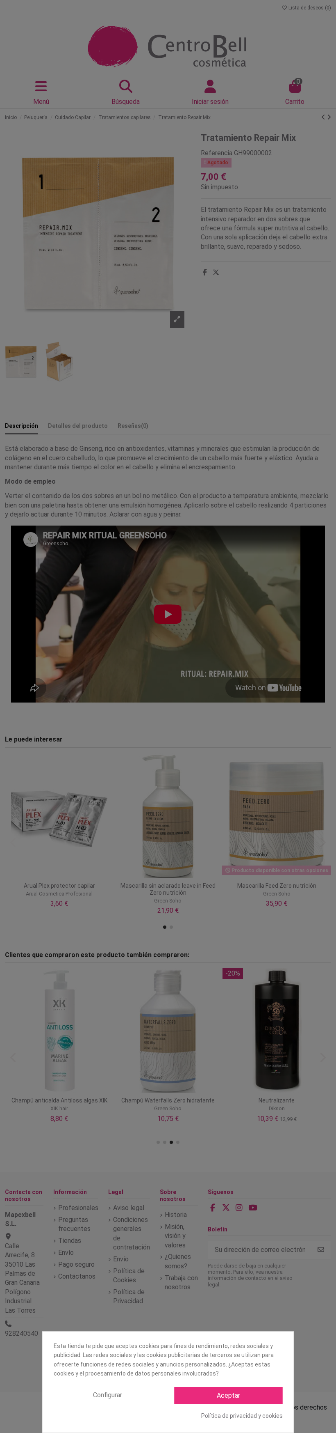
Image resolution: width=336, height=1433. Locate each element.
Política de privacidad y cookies (242, 1415)
